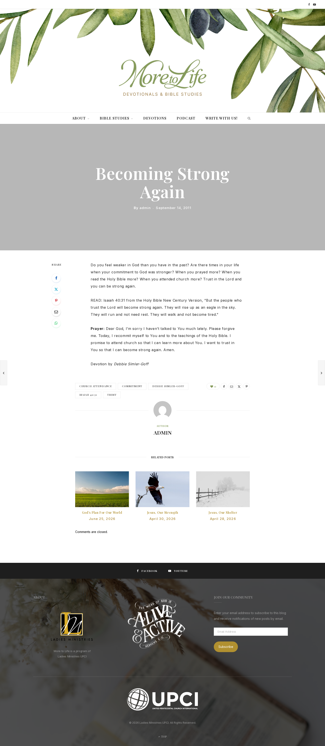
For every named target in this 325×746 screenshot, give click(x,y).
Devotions (154, 118)
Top (164, 736)
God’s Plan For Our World (102, 512)
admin (145, 208)
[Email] (56, 311)
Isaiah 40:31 (88, 394)
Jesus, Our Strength (162, 512)
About (79, 118)
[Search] (248, 118)
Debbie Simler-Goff (168, 386)
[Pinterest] (56, 300)
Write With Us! (221, 118)
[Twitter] (56, 289)
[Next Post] (321, 372)
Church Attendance (95, 386)
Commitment (132, 386)
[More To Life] (162, 78)
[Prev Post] (3, 372)
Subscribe (225, 647)
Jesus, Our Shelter (222, 512)
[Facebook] (56, 278)
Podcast (186, 118)
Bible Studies (114, 118)
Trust (112, 394)
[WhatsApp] (56, 323)
